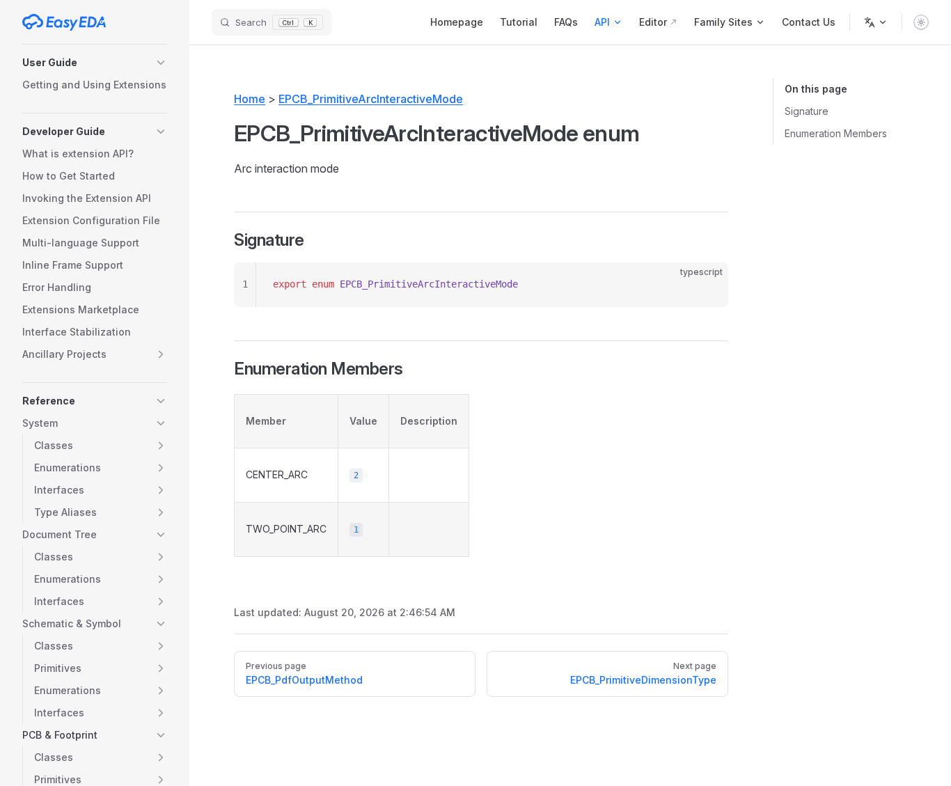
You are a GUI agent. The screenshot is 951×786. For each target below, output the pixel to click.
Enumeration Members (836, 133)
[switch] (921, 22)
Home (249, 99)
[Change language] (876, 22)
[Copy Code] (706, 285)
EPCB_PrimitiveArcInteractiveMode (370, 99)
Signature (806, 111)
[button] (94, 63)
